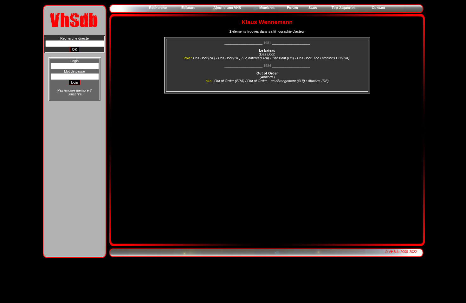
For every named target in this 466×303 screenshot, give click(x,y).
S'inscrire (75, 94)
